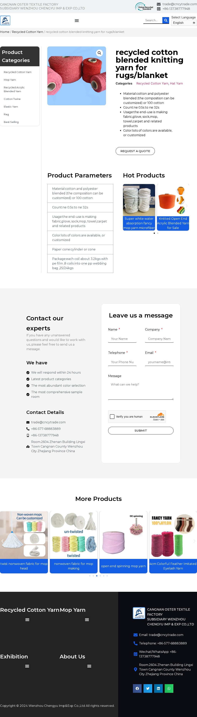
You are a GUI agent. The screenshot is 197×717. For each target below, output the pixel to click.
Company (153, 329)
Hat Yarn (176, 83)
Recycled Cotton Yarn (27, 32)
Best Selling (11, 122)
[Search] (165, 20)
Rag (6, 114)
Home (4, 32)
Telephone (117, 353)
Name (113, 329)
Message (114, 376)
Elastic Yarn (11, 106)
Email (149, 353)
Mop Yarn (10, 79)
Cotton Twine (12, 98)
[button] (77, 20)
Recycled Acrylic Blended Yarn (14, 89)
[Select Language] (184, 17)
